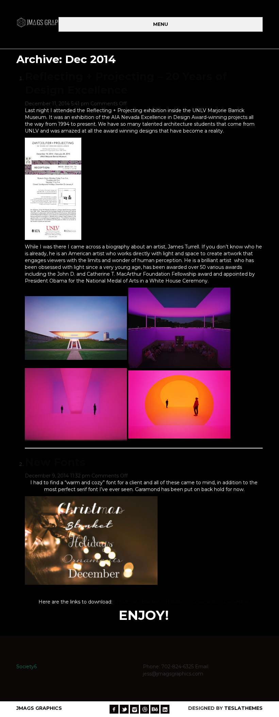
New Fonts (55, 462)
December (236, 602)
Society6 (26, 666)
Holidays (175, 602)
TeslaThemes (243, 708)
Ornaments (204, 602)
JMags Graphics (39, 708)
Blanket (151, 602)
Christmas (126, 602)
